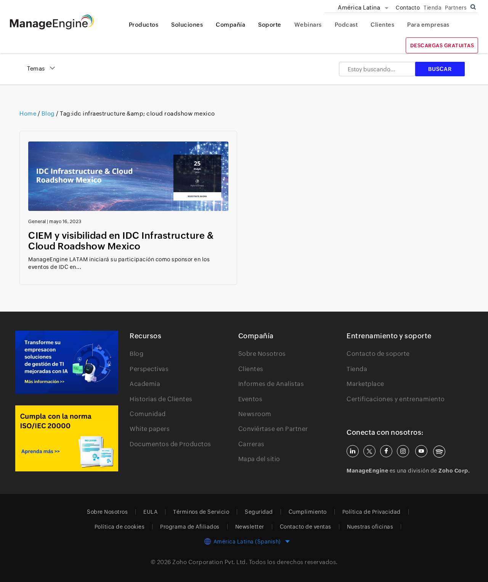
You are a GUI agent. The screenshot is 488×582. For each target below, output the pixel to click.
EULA (150, 511)
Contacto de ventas (305, 526)
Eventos (250, 399)
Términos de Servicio (201, 511)
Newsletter (249, 526)
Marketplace (365, 383)
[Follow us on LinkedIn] (353, 451)
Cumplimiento (308, 511)
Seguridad (259, 511)
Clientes (382, 24)
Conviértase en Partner (273, 428)
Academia (145, 383)
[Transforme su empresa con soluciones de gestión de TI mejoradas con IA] (66, 362)
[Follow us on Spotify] (439, 451)
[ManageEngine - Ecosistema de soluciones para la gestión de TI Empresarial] (52, 27)
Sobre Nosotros (262, 353)
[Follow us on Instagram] (403, 451)
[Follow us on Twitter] (369, 451)
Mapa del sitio (259, 459)
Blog (48, 113)
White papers (150, 428)
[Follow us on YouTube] (421, 451)
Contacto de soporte (378, 353)
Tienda (432, 8)
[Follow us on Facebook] (386, 451)
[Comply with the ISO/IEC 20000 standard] (66, 438)
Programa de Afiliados (190, 526)
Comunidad (148, 414)
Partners (455, 8)
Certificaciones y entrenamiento (396, 399)
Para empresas (428, 24)
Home (28, 113)
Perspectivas (149, 369)
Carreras (251, 444)
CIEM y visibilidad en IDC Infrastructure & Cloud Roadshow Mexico (121, 240)
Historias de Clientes (161, 399)
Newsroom (254, 414)
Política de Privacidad (371, 511)
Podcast (346, 24)
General (37, 221)
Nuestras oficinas (370, 526)
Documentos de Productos (170, 444)
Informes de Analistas (271, 383)
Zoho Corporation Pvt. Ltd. (209, 562)
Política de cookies (120, 526)
